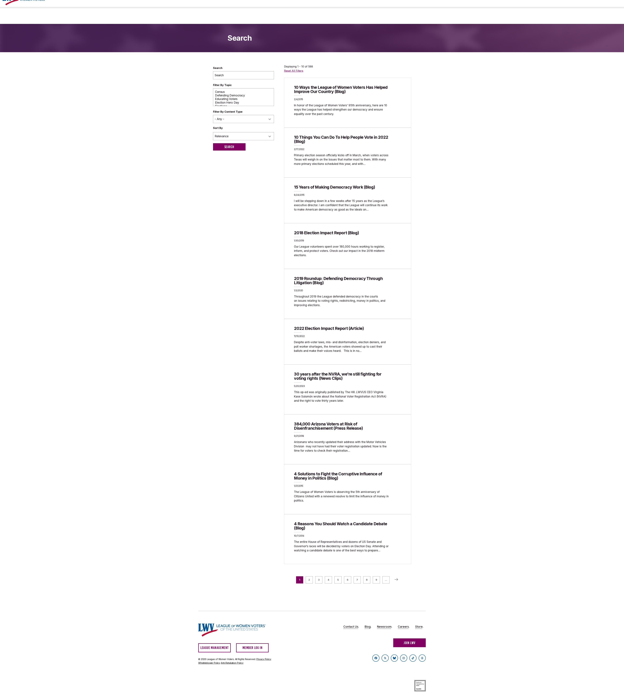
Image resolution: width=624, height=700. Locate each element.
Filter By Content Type (227, 111)
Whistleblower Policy (209, 662)
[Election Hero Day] (243, 102)
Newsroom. (384, 626)
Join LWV (409, 643)
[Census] (243, 92)
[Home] (235, 630)
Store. (419, 626)
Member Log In (252, 648)
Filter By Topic (222, 85)
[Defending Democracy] (243, 95)
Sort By (218, 128)
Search (217, 68)
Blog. (368, 626)
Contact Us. (351, 626)
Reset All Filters (293, 70)
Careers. (404, 626)
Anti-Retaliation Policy (232, 662)
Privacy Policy (263, 659)
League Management (214, 648)
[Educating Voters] (243, 99)
